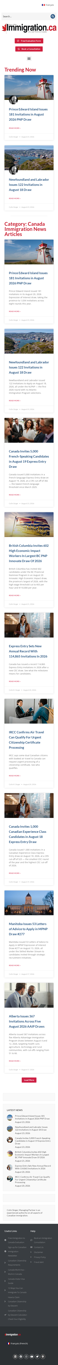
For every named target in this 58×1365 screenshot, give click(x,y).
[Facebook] (20, 1356)
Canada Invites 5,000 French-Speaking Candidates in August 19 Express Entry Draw (33, 1141)
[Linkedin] (15, 1356)
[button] (29, 58)
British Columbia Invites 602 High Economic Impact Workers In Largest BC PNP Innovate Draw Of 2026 (32, 1155)
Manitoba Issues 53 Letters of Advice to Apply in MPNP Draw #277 (28, 929)
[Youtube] (31, 1356)
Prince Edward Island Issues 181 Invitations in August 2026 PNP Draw (28, 114)
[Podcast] (42, 1356)
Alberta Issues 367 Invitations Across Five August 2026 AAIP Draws (26, 1021)
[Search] (53, 16)
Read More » (15, 128)
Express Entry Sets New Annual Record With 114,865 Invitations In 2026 (28, 651)
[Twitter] (37, 1356)
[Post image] (10, 1118)
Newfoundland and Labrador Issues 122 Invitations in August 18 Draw (29, 185)
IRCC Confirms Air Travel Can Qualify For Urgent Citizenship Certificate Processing (32, 1180)
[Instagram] (26, 1356)
